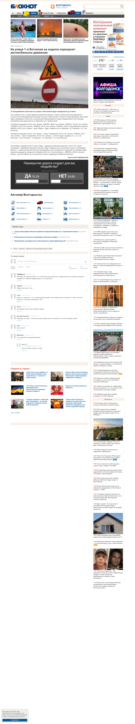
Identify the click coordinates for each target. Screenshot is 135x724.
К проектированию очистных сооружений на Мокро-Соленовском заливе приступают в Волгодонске (106, 371)
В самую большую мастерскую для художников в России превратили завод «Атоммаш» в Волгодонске (107, 471)
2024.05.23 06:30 (27, 285)
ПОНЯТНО (15, 720)
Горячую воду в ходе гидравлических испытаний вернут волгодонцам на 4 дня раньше (105, 273)
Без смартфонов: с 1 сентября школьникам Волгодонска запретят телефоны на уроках (105, 192)
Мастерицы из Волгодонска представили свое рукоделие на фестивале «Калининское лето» (105, 121)
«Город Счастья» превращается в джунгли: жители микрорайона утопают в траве (108, 265)
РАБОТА (33, 13)
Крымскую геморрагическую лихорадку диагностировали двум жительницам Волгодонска (105, 150)
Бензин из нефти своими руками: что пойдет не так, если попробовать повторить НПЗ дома (106, 379)
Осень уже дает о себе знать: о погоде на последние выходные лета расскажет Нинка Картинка (106, 111)
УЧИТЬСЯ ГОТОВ (48, 13)
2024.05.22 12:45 (37, 346)
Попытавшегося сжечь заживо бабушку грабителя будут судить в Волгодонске (105, 479)
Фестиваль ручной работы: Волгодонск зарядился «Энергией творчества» (105, 241)
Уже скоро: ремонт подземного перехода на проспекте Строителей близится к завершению (106, 136)
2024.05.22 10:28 (25, 325)
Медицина (89, 13)
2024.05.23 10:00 (30, 274)
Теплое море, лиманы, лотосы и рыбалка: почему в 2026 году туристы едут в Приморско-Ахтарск (106, 443)
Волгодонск (22, 248)
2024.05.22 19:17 (26, 295)
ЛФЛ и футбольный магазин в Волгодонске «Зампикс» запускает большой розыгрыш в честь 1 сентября (107, 233)
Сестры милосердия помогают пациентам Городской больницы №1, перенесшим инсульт (46, 232)
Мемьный (28, 346)
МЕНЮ (19, 13)
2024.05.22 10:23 (29, 335)
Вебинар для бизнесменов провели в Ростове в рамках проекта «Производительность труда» (107, 257)
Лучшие (20, 267)
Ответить (19, 280)
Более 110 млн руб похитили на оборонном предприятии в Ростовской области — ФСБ (107, 487)
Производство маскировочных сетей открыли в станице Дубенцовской (39, 241)
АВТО (78, 13)
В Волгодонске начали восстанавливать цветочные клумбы (35, 237)
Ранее (28, 267)
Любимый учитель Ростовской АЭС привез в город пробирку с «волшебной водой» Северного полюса (107, 363)
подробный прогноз (118, 56)
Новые (13, 267)
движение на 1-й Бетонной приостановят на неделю (39, 248)
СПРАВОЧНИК (61, 13)
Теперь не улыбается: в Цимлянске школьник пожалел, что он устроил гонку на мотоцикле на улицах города (107, 387)
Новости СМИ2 (15, 412)
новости (15, 248)
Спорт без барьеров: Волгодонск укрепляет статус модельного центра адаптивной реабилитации (107, 457)
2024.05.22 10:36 (35, 316)
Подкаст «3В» (49, 16)
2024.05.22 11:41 (26, 306)
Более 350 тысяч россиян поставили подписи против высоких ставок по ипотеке (108, 249)
